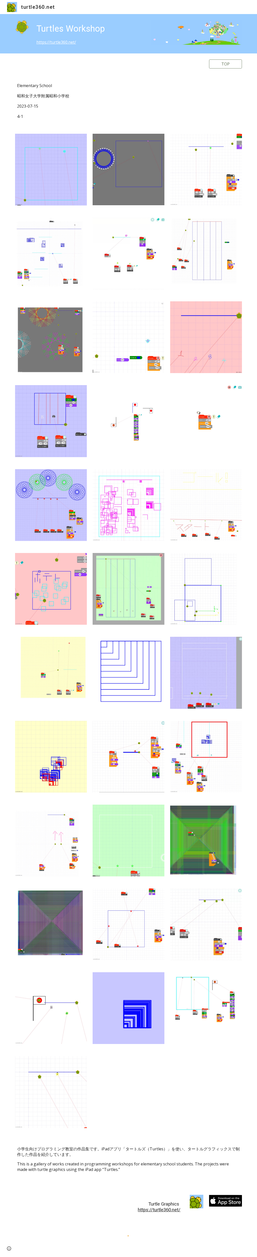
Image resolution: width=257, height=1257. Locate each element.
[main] (89, 33)
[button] (9, 1248)
